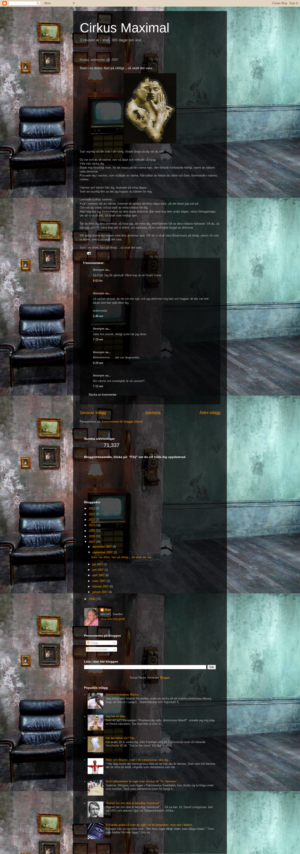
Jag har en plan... (117, 716)
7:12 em (98, 386)
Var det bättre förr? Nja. (120, 738)
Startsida (153, 413)
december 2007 (102, 546)
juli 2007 (98, 564)
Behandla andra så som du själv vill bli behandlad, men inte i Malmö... (150, 825)
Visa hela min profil (112, 619)
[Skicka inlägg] (88, 253)
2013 (92, 508)
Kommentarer (98, 649)
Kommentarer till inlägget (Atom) (122, 421)
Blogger (165, 677)
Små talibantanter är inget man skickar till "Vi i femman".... (143, 781)
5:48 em (98, 316)
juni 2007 (98, 569)
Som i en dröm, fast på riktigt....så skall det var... (122, 557)
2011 (92, 519)
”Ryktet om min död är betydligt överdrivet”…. (135, 803)
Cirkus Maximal (124, 27)
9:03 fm (98, 280)
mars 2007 (99, 581)
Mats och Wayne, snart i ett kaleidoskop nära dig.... (139, 759)
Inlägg (93, 642)
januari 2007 (100, 592)
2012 (92, 514)
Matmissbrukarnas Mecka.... (124, 694)
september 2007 (103, 552)
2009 (92, 530)
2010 (92, 525)
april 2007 (98, 575)
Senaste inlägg (93, 413)
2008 (92, 536)
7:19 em (98, 339)
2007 (92, 541)
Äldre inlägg (209, 413)
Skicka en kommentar (102, 394)
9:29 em (98, 363)
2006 (92, 599)
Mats (108, 609)
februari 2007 (101, 586)
